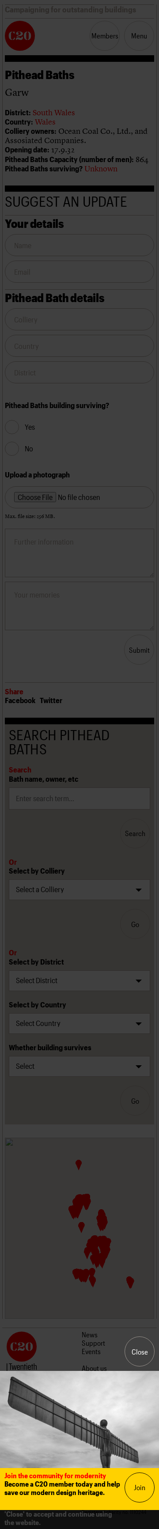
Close (140, 1351)
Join (139, 1487)
